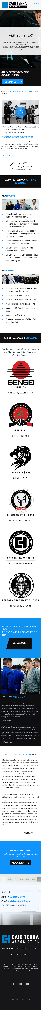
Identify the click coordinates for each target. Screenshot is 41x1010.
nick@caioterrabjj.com (19, 901)
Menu (38, 3)
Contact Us (27, 954)
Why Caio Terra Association (10, 948)
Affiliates (32, 948)
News (18, 954)
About (24, 948)
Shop (12, 954)
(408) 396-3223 (17, 897)
